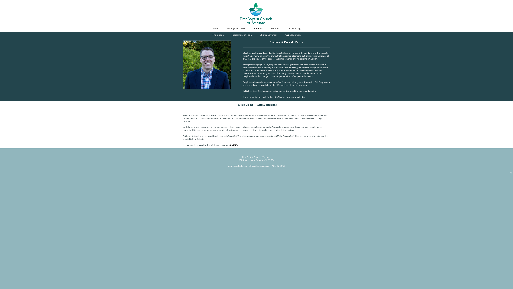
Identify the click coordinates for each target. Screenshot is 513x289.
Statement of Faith (242, 35)
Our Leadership (293, 35)
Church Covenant (268, 35)
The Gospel (218, 35)
